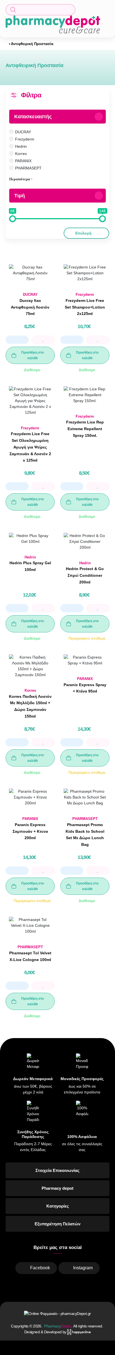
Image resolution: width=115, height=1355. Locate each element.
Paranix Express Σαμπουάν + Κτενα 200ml (30, 831)
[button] (40, 9)
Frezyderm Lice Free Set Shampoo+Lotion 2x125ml (85, 307)
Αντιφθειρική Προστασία (32, 44)
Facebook (40, 1267)
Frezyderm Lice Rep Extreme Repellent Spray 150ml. (85, 429)
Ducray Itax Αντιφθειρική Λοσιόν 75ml (30, 307)
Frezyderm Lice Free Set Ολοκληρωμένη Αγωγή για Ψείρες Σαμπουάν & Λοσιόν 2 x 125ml (30, 447)
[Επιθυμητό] (43, 340)
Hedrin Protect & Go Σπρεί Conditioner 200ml (85, 575)
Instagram (83, 1267)
